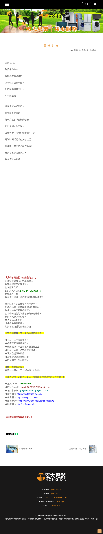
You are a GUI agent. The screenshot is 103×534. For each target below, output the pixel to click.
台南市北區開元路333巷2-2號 (56, 497)
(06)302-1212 (56, 493)
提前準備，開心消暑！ (79, 448)
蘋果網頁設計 (63, 516)
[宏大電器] (55, 13)
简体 (86, 4)
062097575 (56, 506)
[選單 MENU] (7, 4)
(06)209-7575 (56, 489)
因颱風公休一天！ (26, 448)
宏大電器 (60, 502)
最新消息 (77, 50)
